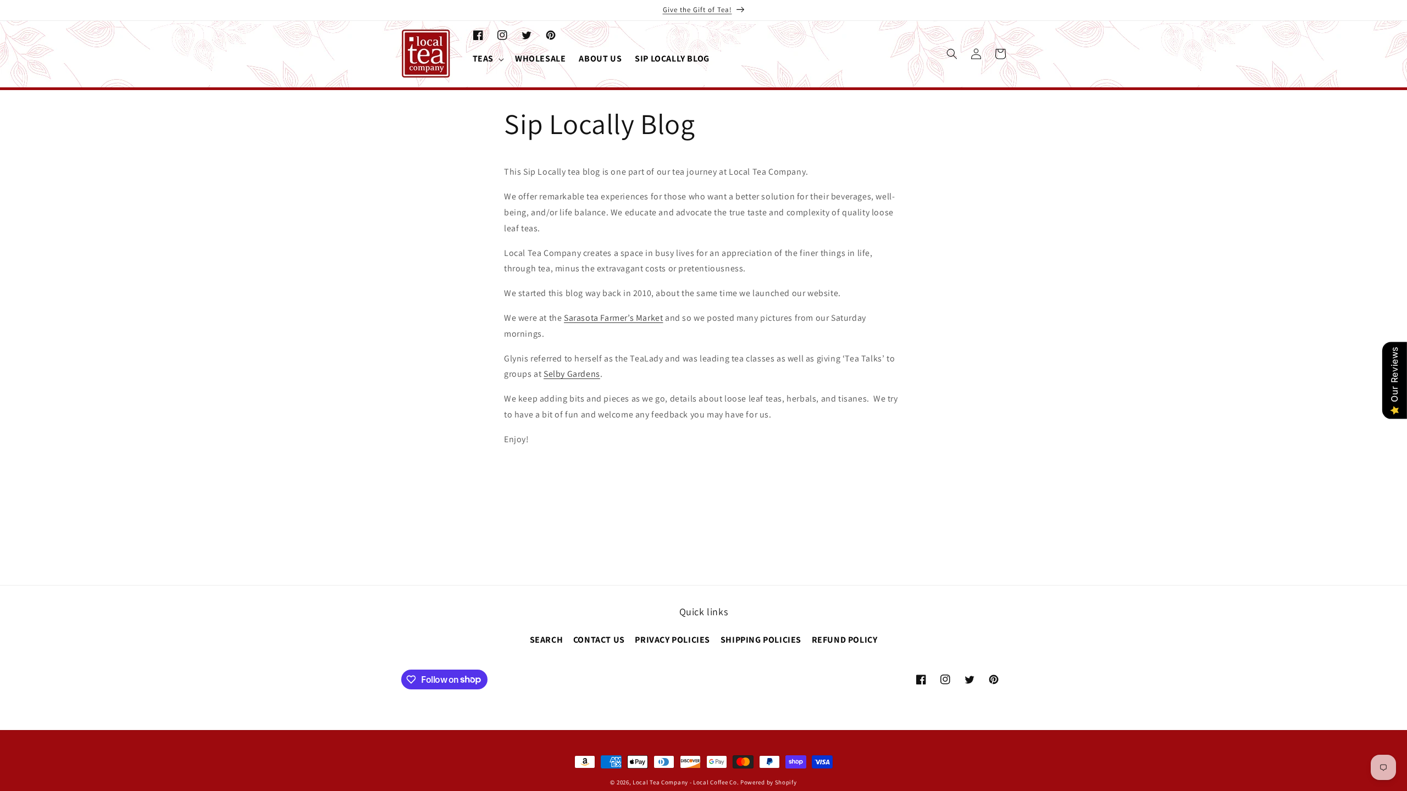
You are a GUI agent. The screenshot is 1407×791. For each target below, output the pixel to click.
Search (546, 639)
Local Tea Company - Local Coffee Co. (686, 782)
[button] (487, 59)
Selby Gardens (572, 374)
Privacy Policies (672, 639)
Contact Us (599, 639)
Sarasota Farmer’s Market (613, 318)
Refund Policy (845, 639)
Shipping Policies (761, 639)
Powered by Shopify (768, 782)
